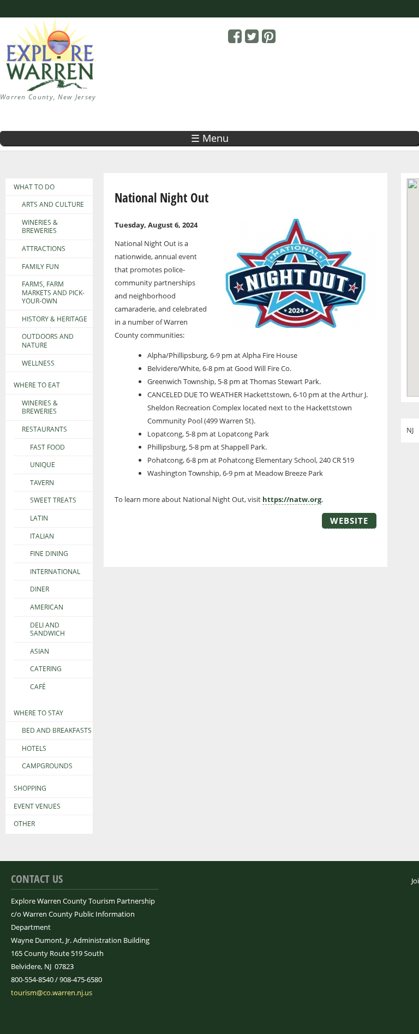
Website (349, 520)
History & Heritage (54, 319)
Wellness (38, 363)
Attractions (43, 248)
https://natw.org (291, 499)
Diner (39, 589)
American (46, 607)
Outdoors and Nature (48, 340)
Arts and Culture (53, 204)
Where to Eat (37, 385)
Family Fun (40, 266)
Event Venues (37, 806)
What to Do (34, 187)
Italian (42, 536)
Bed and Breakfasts (57, 730)
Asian (39, 651)
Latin (39, 518)
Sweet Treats (53, 500)
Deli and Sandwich (47, 629)
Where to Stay (38, 713)
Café (38, 687)
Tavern (42, 483)
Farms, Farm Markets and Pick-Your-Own (53, 293)
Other (24, 824)
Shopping (30, 788)
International (55, 571)
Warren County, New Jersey (48, 96)
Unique (42, 465)
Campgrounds (47, 766)
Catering (46, 669)
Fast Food (47, 447)
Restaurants (44, 429)
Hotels (34, 748)
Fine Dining (49, 553)
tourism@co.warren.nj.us (51, 992)
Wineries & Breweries (40, 226)
